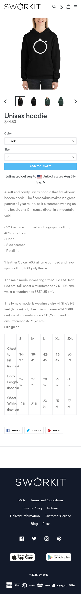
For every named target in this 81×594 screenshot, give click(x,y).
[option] (20, 101)
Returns (53, 508)
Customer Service (58, 516)
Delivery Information (25, 516)
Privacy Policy (32, 508)
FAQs (22, 500)
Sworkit (43, 574)
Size (7, 149)
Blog (34, 524)
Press (46, 524)
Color (8, 133)
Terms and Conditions (47, 500)
